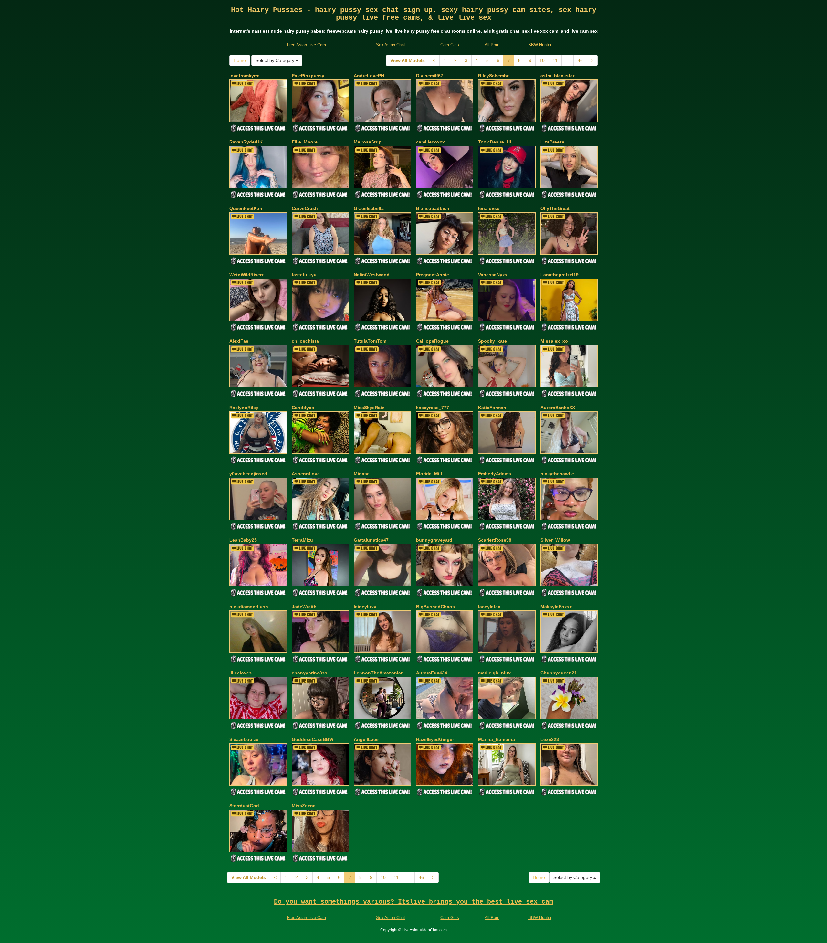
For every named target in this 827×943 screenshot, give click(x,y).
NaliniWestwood (372, 274)
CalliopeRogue (432, 341)
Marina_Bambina (496, 739)
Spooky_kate (492, 341)
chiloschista (305, 341)
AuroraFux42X (431, 672)
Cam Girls (449, 44)
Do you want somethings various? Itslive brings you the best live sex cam (413, 902)
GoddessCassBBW (312, 739)
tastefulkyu (304, 274)
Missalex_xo (554, 341)
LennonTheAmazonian (379, 672)
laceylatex (489, 606)
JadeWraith (304, 606)
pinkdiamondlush (248, 606)
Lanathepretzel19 (559, 274)
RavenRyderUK (246, 141)
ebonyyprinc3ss (309, 672)
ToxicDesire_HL (495, 141)
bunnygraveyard (434, 540)
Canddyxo (303, 407)
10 (542, 60)
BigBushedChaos (435, 606)
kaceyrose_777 (432, 407)
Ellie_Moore (305, 141)
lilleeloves (240, 672)
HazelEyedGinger (435, 739)
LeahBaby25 (243, 540)
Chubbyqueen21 (558, 672)
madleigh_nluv (494, 672)
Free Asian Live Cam (306, 44)
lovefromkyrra (244, 75)
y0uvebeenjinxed (248, 473)
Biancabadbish (432, 208)
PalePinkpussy (308, 75)
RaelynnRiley (243, 407)
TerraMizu (302, 540)
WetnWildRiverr (246, 274)
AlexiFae (238, 341)
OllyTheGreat (555, 208)
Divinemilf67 (429, 75)
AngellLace (366, 739)
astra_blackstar (557, 75)
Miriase (362, 473)
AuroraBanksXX (557, 407)
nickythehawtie (557, 473)
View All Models (407, 60)
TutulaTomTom (370, 341)
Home (240, 60)
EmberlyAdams (494, 473)
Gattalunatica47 (371, 540)
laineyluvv (365, 606)
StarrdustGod (244, 805)
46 (580, 60)
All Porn (492, 44)
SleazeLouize (243, 739)
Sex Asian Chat (390, 44)
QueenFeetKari (245, 208)
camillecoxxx (430, 141)
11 (555, 60)
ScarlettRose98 (494, 540)
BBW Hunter (539, 44)
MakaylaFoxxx (556, 606)
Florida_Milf (429, 473)
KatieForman (492, 407)
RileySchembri (494, 75)
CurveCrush (305, 208)
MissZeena (304, 805)
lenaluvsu (489, 208)
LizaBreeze (552, 141)
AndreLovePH (369, 75)
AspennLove (306, 473)
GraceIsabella (369, 208)
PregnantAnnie (432, 274)
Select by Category (276, 60)
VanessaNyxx (493, 274)
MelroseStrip (368, 141)
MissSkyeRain (369, 407)
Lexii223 (549, 739)
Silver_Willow (555, 540)
